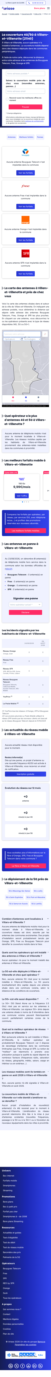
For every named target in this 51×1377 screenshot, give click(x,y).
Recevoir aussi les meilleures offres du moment (25, 99)
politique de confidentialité (34, 121)
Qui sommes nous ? (12, 1309)
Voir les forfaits (25, 173)
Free (5, 1273)
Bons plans (8, 1201)
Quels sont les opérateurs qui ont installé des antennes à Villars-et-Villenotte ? (24, 954)
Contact (6, 1314)
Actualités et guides (12, 1232)
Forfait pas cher (10, 1211)
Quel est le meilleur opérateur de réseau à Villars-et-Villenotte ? (24, 1031)
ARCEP (9, 569)
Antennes (12, 137)
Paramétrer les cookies (25, 1344)
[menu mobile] (48, 8)
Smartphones (9, 1185)
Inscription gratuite (25, 774)
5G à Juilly (38, 891)
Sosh (5, 1293)
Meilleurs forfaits (26, 137)
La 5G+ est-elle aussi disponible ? (20, 999)
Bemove (41, 1341)
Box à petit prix (10, 1206)
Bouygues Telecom (12, 1268)
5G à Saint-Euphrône (14, 897)
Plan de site (8, 1334)
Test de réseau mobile (13, 1247)
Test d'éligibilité (10, 1237)
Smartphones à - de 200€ (15, 1216)
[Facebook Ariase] (22, 1366)
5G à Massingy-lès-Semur (19, 891)
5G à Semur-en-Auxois (18, 904)
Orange (6, 1288)
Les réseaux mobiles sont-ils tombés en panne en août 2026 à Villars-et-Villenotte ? (24, 1075)
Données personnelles (13, 1324)
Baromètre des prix (12, 1252)
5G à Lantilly (36, 904)
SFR (5, 1278)
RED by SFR (8, 1283)
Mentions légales (11, 1319)
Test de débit (9, 1242)
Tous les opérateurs (12, 1298)
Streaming (7, 1190)
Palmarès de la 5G (11, 1257)
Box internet (8, 1175)
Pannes (40, 137)
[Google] (10, 1366)
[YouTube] (28, 1366)
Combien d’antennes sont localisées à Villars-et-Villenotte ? (22, 921)
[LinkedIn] (34, 1366)
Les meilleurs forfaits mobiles (25, 530)
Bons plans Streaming (13, 1221)
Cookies (7, 1329)
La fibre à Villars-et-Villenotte (25, 866)
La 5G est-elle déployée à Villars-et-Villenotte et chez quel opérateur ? (21, 973)
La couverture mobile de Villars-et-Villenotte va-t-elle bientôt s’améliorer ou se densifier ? (24, 1097)
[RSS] (40, 1366)
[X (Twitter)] (16, 1366)
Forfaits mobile (10, 1180)
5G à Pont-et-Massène (35, 897)
